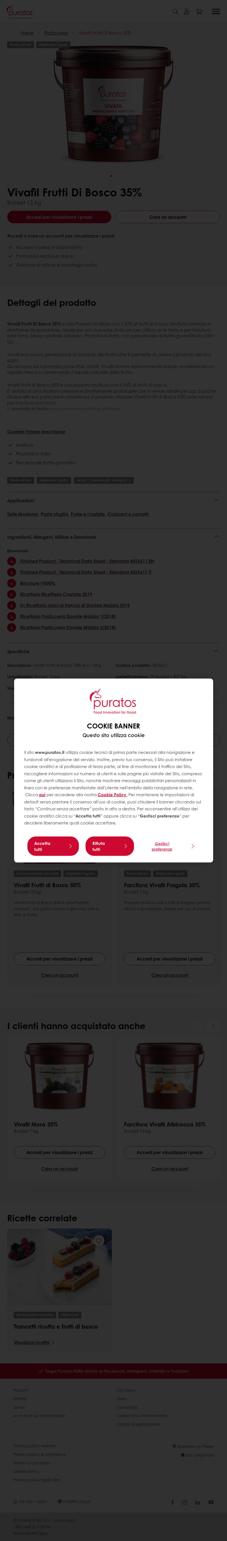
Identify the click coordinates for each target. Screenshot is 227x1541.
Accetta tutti (42, 846)
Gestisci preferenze (162, 846)
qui (42, 795)
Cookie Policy (112, 795)
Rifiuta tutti (98, 846)
